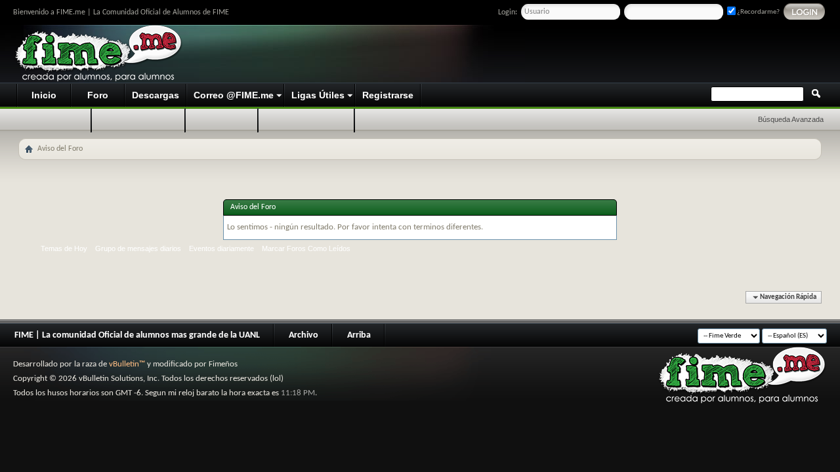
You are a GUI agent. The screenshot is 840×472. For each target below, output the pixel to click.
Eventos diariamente (221, 248)
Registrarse (387, 95)
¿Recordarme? (758, 12)
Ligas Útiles (318, 95)
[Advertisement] (581, 54)
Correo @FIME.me (234, 95)
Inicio (44, 95)
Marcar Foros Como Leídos (306, 248)
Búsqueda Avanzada (791, 119)
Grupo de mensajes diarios (138, 248)
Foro (97, 95)
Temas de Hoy (64, 248)
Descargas (155, 95)
